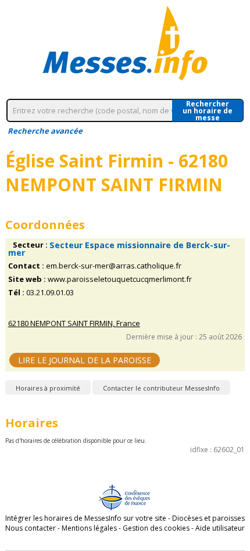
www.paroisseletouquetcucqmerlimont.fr (120, 279)
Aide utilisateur (220, 528)
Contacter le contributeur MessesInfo (161, 388)
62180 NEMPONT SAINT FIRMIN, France (74, 323)
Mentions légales (89, 528)
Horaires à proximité (48, 388)
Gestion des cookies (156, 528)
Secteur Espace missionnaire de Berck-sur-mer (119, 248)
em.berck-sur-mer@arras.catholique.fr (113, 266)
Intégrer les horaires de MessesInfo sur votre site (85, 518)
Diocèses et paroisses (208, 518)
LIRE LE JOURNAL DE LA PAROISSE (84, 360)
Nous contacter (30, 528)
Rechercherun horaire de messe (208, 110)
